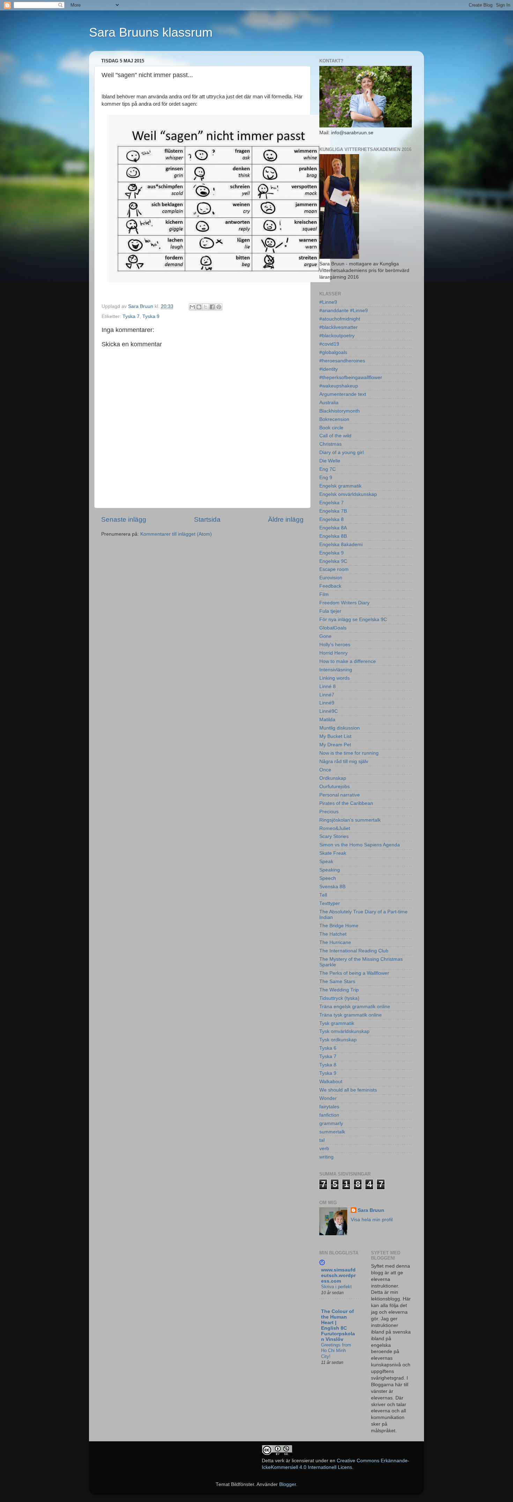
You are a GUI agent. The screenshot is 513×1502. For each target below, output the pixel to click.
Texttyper (329, 903)
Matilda (327, 719)
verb (324, 1148)
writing (326, 1157)
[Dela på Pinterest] (218, 306)
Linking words (334, 678)
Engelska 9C (333, 561)
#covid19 (329, 344)
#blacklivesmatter (338, 327)
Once (325, 769)
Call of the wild (335, 435)
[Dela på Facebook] (212, 306)
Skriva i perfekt (336, 1286)
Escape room (334, 569)
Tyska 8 (327, 1064)
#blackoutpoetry (337, 335)
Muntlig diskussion (339, 728)
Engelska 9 (331, 553)
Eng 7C (327, 469)
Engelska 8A (333, 527)
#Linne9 (328, 302)
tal (322, 1140)
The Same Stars (337, 981)
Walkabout (330, 1081)
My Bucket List (335, 736)
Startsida (207, 519)
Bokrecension (334, 419)
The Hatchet (333, 934)
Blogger (287, 1484)
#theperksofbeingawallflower (350, 377)
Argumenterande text (342, 394)
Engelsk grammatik (340, 486)
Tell (323, 895)
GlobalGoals (333, 628)
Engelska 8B (333, 536)
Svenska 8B (332, 886)
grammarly (331, 1123)
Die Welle (329, 460)
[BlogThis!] (198, 306)
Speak (326, 861)
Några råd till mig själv (343, 761)
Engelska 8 (331, 519)
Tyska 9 (150, 316)
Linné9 (326, 702)
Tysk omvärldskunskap (344, 1031)
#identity (328, 369)
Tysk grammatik (336, 1023)
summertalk (332, 1131)
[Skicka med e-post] (192, 306)
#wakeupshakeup (338, 385)
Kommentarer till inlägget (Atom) (176, 534)
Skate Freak (332, 853)
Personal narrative (339, 795)
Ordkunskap (332, 778)
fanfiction (329, 1115)
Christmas (330, 444)
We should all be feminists (348, 1090)
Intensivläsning (335, 669)
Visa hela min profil (372, 1219)
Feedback (330, 586)
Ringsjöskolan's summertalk (350, 820)
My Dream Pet (335, 744)
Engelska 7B (333, 511)
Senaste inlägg (123, 519)
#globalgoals (333, 352)
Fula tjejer (330, 611)
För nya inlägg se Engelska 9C (353, 619)
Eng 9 (325, 477)
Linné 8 (327, 686)
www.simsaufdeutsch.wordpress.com (338, 1275)
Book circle (331, 427)
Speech (327, 878)
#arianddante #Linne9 (343, 310)
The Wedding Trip (339, 989)
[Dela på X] (205, 306)
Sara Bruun (371, 1210)
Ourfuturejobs (334, 786)
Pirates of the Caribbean (346, 803)
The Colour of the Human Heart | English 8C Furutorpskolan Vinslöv (338, 1325)
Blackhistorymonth (339, 411)
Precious (329, 811)
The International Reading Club (353, 950)
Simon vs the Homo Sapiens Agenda (359, 844)
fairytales (329, 1106)
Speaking (329, 870)
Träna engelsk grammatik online (354, 1006)
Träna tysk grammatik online (350, 1015)
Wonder (328, 1098)
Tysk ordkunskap (338, 1039)
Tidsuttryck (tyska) (339, 998)
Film (324, 594)
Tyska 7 (131, 316)
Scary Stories (334, 836)
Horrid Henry (333, 653)
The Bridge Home (338, 925)
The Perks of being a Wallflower (354, 973)
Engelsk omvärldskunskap (348, 494)
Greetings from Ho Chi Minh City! (336, 1350)
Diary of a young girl (341, 452)
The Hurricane (335, 942)
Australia (329, 402)
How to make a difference (347, 661)
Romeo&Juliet (334, 828)
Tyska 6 (327, 1048)
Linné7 (326, 694)
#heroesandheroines (342, 360)
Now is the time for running (349, 753)
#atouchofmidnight (339, 319)
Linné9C (328, 711)
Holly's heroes (334, 644)
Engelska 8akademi (341, 544)
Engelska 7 (331, 502)
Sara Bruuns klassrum (151, 32)
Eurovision (330, 577)
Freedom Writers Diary (344, 602)
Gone (325, 636)
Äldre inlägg (286, 519)
